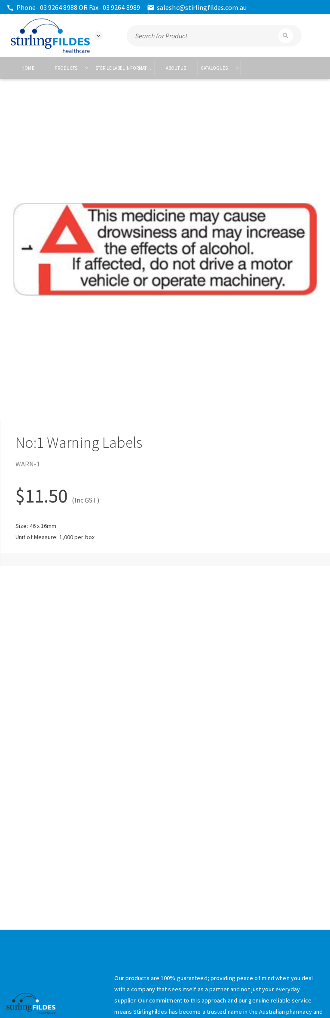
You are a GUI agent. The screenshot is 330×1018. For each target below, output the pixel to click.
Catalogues (215, 68)
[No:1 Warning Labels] (165, 249)
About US (176, 68)
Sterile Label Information (125, 68)
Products (66, 68)
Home (27, 68)
